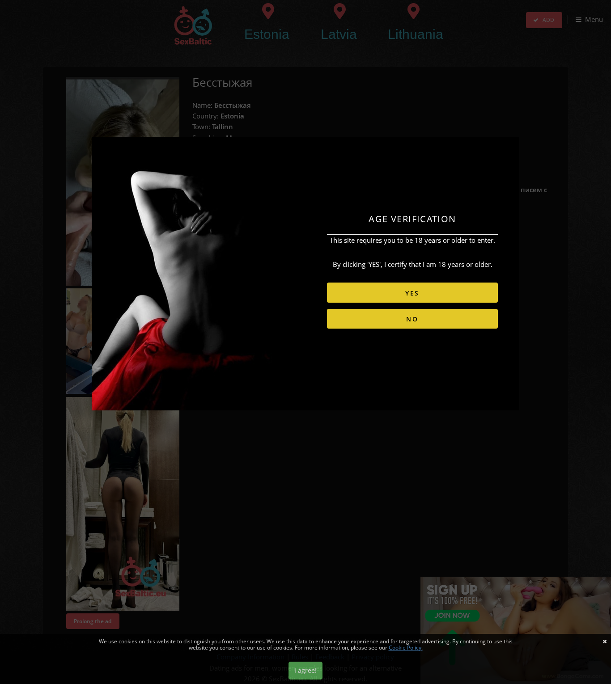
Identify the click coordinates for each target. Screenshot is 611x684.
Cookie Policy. (406, 647)
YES (412, 293)
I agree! (305, 670)
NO (412, 319)
